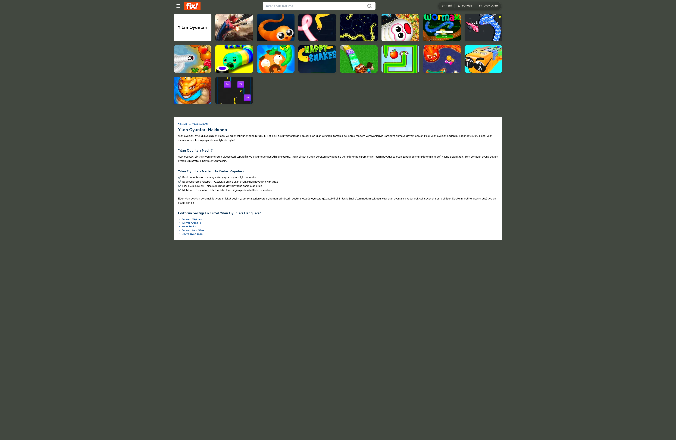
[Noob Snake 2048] (359, 59)
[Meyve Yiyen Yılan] (192, 59)
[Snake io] (317, 27)
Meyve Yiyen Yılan (192, 234)
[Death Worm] (234, 27)
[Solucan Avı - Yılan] (442, 59)
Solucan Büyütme (191, 219)
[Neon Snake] (359, 27)
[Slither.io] (276, 27)
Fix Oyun (182, 124)
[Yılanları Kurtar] (400, 59)
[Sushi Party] (234, 59)
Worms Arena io (191, 222)
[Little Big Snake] (192, 90)
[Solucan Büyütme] (400, 27)
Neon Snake (188, 226)
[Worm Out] (276, 59)
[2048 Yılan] (483, 59)
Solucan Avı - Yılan (192, 230)
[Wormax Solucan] (442, 27)
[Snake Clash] (483, 27)
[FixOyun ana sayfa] (192, 6)
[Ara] (369, 6)
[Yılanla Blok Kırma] (234, 90)
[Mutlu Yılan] (317, 59)
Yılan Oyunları (200, 124)
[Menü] (178, 6)
